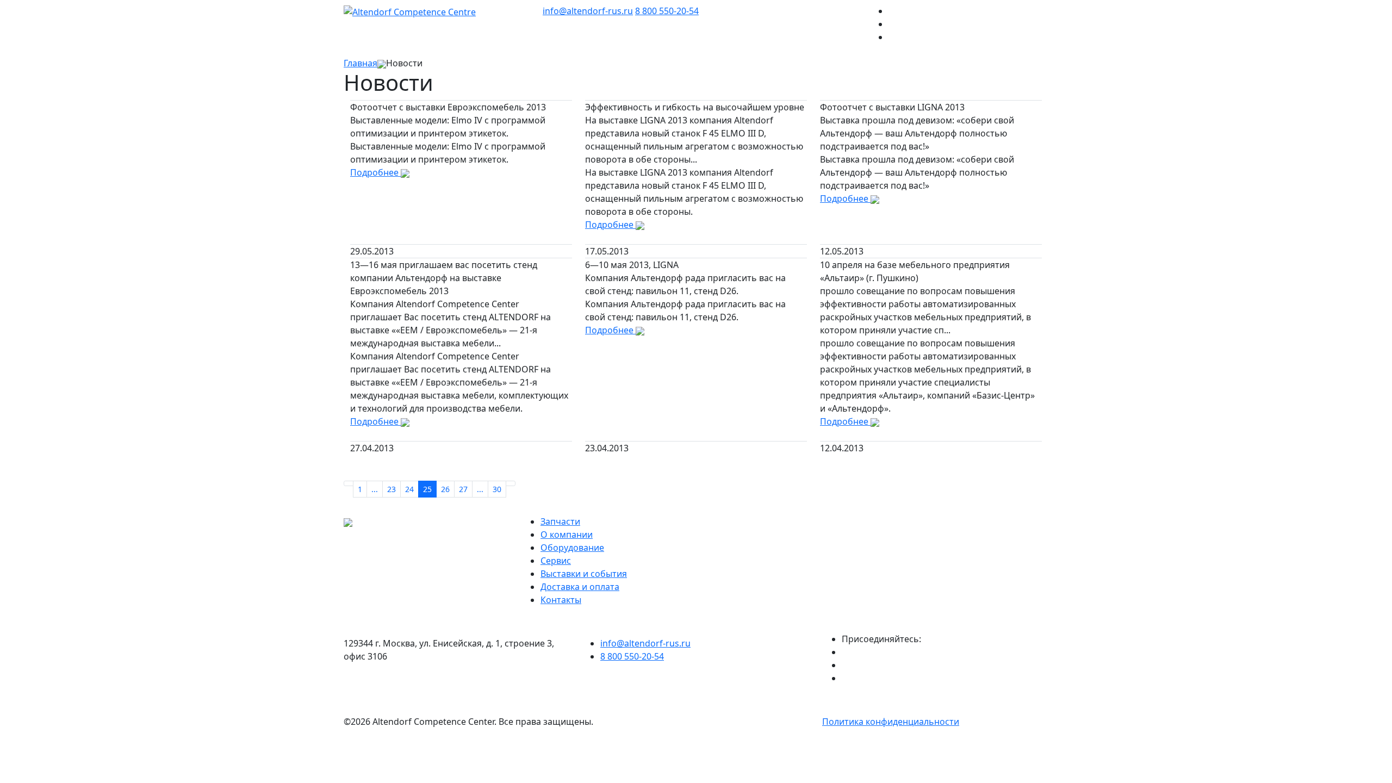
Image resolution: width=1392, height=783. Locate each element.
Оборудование (572, 548)
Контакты (560, 600)
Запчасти (560, 521)
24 (409, 489)
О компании (566, 534)
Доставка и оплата (579, 587)
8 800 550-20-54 (667, 11)
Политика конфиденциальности (890, 722)
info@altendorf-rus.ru (588, 11)
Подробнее (375, 172)
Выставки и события (583, 574)
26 (445, 489)
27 (463, 489)
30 (497, 489)
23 (391, 489)
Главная (360, 63)
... (374, 489)
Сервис (555, 561)
